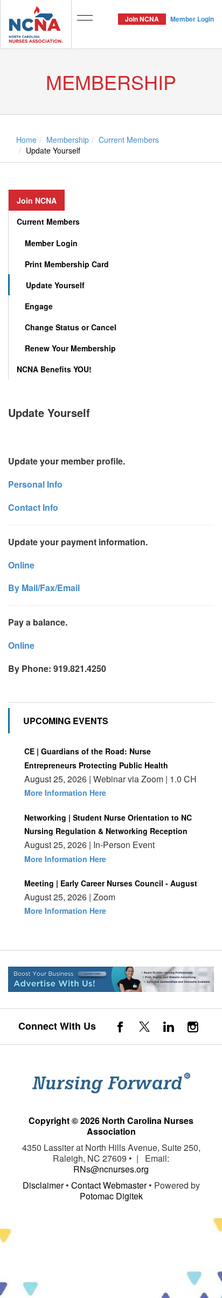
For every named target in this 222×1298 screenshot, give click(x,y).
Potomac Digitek (111, 1196)
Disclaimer (43, 1185)
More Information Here (65, 792)
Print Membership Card (67, 264)
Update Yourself (55, 285)
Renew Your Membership (70, 348)
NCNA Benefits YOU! (54, 369)
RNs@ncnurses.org (111, 1169)
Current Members (48, 221)
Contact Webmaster (109, 1185)
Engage (39, 306)
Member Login (192, 19)
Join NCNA (142, 19)
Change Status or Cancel (70, 327)
